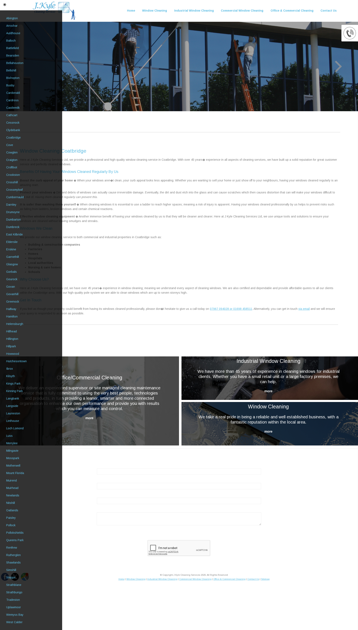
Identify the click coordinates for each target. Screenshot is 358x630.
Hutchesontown (16, 361)
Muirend (11, 480)
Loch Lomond (15, 428)
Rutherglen (13, 555)
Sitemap (265, 579)
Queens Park (15, 540)
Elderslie (12, 242)
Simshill (11, 570)
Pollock (11, 525)
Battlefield (12, 48)
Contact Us (329, 10)
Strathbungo (14, 592)
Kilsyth (10, 376)
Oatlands (12, 510)
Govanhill (12, 294)
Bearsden (12, 55)
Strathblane (13, 585)
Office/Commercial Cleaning (89, 377)
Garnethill (12, 256)
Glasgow (12, 264)
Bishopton (12, 78)
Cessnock (12, 122)
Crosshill (12, 182)
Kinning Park (14, 391)
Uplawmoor (13, 607)
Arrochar (12, 25)
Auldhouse (13, 33)
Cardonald (13, 92)
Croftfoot (11, 167)
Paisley (11, 517)
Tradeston (13, 599)
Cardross (12, 100)
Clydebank (13, 130)
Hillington (12, 338)
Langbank (12, 398)
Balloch (11, 40)
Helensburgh (14, 324)
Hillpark (11, 346)
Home (131, 10)
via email (304, 308)
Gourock (11, 279)
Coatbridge (13, 137)
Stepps (11, 577)
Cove (9, 145)
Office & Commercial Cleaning (292, 10)
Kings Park (13, 383)
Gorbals (11, 271)
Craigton (11, 160)
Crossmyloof (14, 189)
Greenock (12, 301)
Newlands (12, 495)
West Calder (14, 622)
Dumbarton (13, 219)
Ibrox (9, 368)
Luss (9, 435)
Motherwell (13, 465)
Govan (10, 286)
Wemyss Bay (14, 614)
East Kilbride (14, 234)
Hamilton (12, 316)
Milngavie (12, 450)
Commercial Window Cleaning (242, 10)
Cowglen (12, 152)
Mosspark (12, 458)
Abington (12, 18)
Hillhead (11, 331)
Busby (10, 85)
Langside (12, 406)
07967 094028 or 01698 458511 (231, 308)
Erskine (11, 249)
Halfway (11, 309)
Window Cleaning (154, 10)
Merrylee (12, 443)
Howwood (12, 353)
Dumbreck (12, 227)
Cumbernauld (15, 197)
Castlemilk (13, 107)
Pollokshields (15, 532)
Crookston (13, 174)
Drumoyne (13, 212)
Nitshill (10, 502)
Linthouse (12, 420)
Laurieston (13, 413)
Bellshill (11, 70)
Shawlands (13, 562)
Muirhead (12, 488)
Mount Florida (15, 473)
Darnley (11, 204)
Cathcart (11, 115)
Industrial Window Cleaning (194, 10)
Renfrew (11, 547)
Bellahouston (14, 63)
